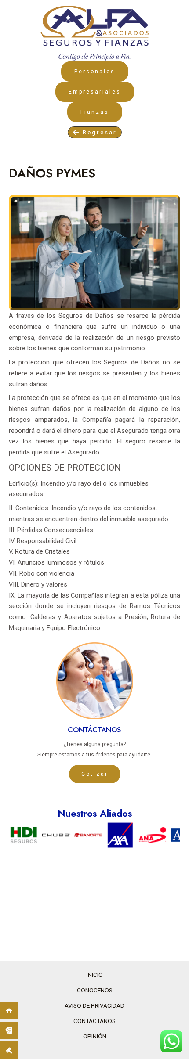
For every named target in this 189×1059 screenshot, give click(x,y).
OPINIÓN (94, 1036)
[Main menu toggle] (184, 7)
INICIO (95, 974)
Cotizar (94, 774)
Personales (94, 71)
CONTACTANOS (94, 1020)
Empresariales (95, 92)
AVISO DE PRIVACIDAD (94, 1005)
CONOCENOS (95, 990)
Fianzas (94, 112)
